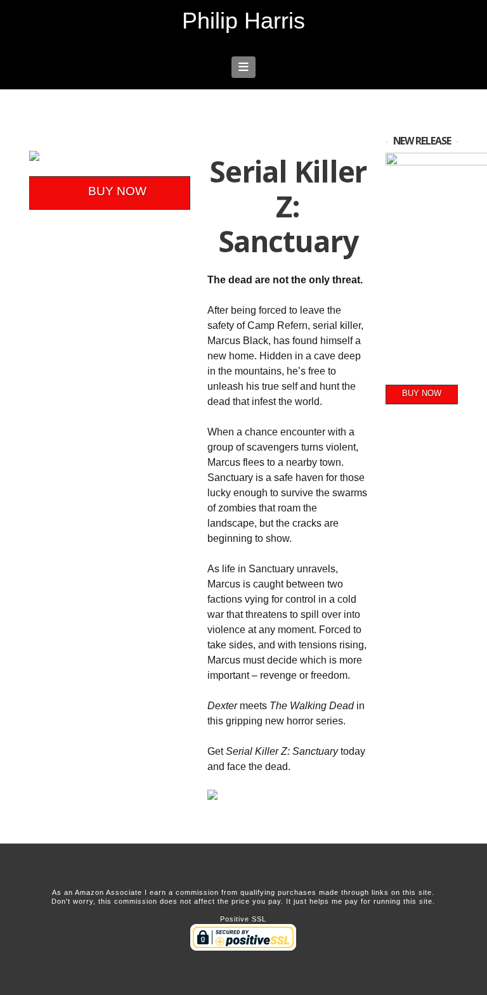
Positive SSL (243, 919)
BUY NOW (117, 191)
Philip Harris (243, 21)
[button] (243, 67)
